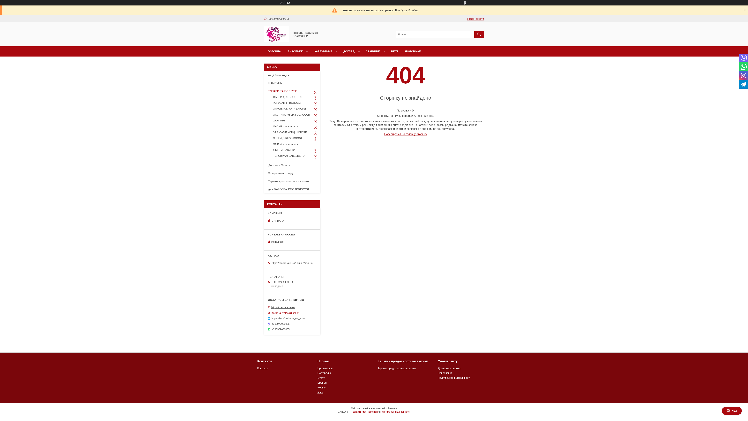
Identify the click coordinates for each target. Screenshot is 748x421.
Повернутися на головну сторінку (405, 134)
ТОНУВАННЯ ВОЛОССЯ (288, 102)
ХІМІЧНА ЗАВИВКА (284, 150)
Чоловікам (413, 51)
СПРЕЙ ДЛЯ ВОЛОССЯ (287, 138)
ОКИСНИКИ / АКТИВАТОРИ (289, 108)
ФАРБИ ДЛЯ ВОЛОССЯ (287, 97)
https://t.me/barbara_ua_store (288, 318)
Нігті (394, 51)
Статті (321, 377)
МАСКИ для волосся (285, 126)
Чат (734, 410)
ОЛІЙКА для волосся (285, 144)
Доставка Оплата (279, 165)
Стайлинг (373, 51)
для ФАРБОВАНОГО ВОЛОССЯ (288, 189)
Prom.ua (392, 408)
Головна (274, 51)
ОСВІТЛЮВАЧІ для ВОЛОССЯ (291, 114)
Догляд (349, 51)
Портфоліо (324, 372)
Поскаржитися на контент (365, 411)
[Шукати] (479, 34)
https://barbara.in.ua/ (283, 307)
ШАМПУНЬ (275, 83)
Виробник (295, 51)
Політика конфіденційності (454, 377)
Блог (320, 392)
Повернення (445, 372)
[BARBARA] (276, 41)
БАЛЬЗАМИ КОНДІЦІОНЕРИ (290, 132)
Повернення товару (280, 173)
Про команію (325, 368)
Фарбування (323, 51)
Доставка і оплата (449, 368)
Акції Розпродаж (278, 75)
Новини (322, 387)
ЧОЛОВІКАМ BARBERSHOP (289, 155)
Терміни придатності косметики (288, 181)
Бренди (322, 382)
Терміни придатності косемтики (397, 368)
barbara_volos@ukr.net (285, 312)
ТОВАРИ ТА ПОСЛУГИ (282, 91)
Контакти (262, 368)
